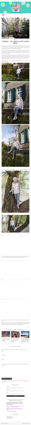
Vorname (7, 386)
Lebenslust (15, 39)
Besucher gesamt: (9, 417)
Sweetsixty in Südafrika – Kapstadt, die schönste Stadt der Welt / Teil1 (25, 340)
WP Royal (7, 423)
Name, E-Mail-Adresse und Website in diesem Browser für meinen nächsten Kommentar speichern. (15, 364)
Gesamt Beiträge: (9, 418)
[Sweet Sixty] (15, 6)
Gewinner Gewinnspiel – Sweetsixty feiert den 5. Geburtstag (6, 339)
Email (7, 392)
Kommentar (3, 365)
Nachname (7, 389)
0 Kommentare (27, 327)
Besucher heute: (8, 416)
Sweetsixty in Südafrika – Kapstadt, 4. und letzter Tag (15, 340)
